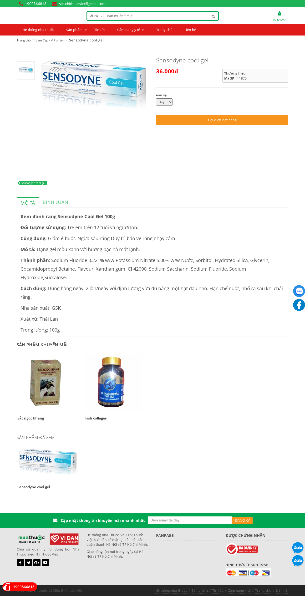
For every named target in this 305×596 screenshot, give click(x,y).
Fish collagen (96, 418)
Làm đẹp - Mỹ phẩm (50, 40)
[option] (26, 72)
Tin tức (217, 590)
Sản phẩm (200, 590)
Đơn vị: (161, 95)
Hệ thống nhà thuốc (171, 590)
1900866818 (35, 3)
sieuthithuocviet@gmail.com (82, 3)
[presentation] (27, 203)
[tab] (28, 202)
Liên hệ (282, 590)
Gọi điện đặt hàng (222, 120)
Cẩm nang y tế (239, 590)
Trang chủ (24, 40)
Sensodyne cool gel (33, 183)
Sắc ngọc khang (30, 418)
